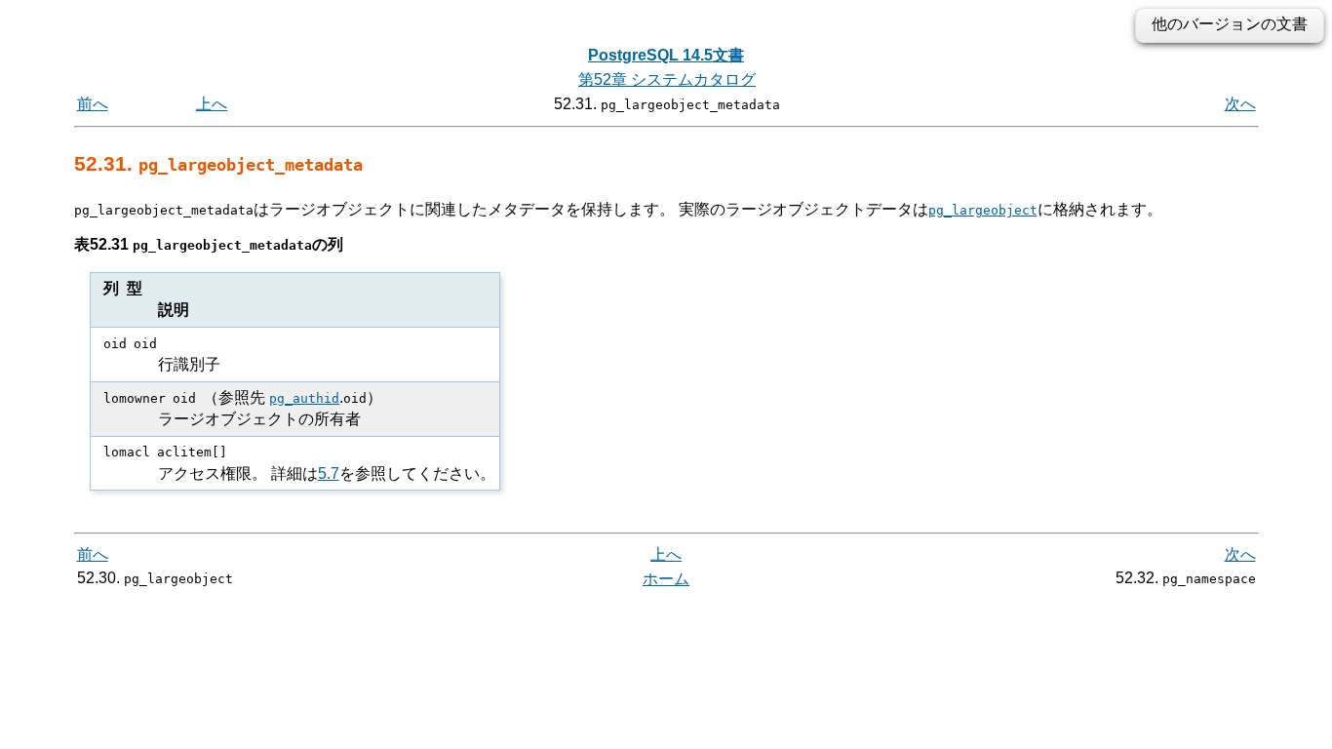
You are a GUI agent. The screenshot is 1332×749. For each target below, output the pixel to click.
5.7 (328, 473)
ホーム (666, 579)
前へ (92, 104)
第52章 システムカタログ (667, 79)
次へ (1240, 104)
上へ (211, 104)
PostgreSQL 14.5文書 (666, 55)
